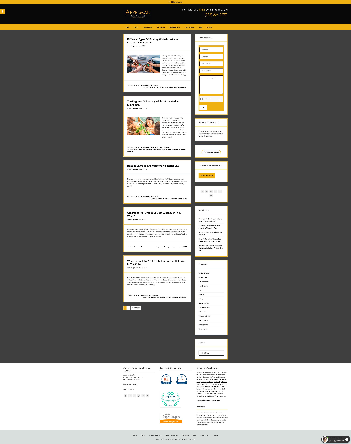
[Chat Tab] (175, 222)
